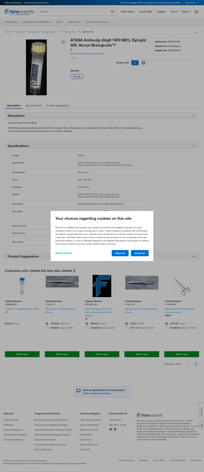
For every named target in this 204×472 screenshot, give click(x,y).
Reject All (120, 253)
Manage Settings (64, 253)
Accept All (140, 253)
